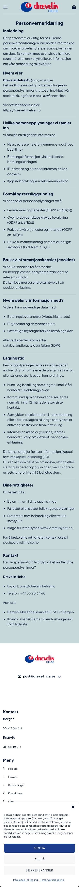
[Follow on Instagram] (46, 691)
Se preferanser (39, 870)
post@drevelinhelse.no (21, 542)
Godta (39, 848)
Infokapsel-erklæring (25, 879)
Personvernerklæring (52, 879)
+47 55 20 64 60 (33, 593)
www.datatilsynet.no (57, 528)
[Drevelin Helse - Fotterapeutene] (39, 7)
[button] (73, 807)
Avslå (39, 859)
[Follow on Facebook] (32, 691)
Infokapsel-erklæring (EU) (29, 457)
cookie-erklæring (16, 287)
